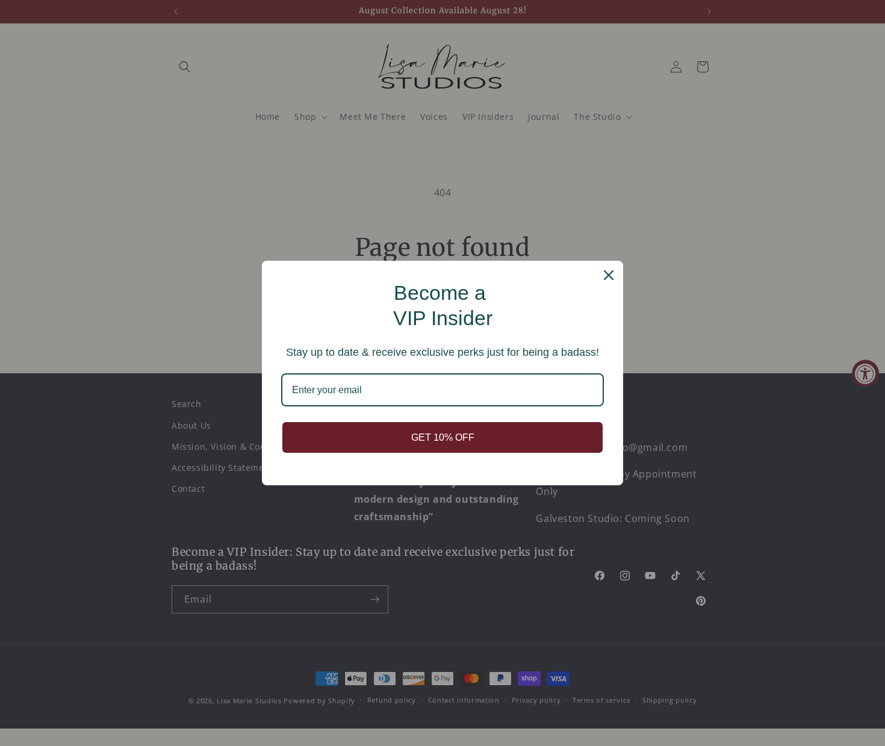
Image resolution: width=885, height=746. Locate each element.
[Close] (608, 275)
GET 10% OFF (442, 437)
